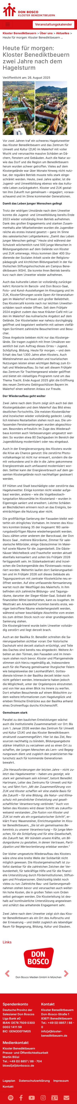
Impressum (61, 1080)
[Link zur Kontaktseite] (54, 1097)
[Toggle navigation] (8, 24)
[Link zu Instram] (43, 1097)
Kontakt (8, 1086)
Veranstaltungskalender (53, 24)
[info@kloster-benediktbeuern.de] (66, 1097)
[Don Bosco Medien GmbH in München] (38, 959)
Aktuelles (62, 33)
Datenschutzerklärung (34, 1080)
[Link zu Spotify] (10, 1097)
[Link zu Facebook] (21, 1097)
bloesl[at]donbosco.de (18, 1065)
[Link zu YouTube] (31, 1097)
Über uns (46, 33)
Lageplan (9, 1080)
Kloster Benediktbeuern (19, 33)
